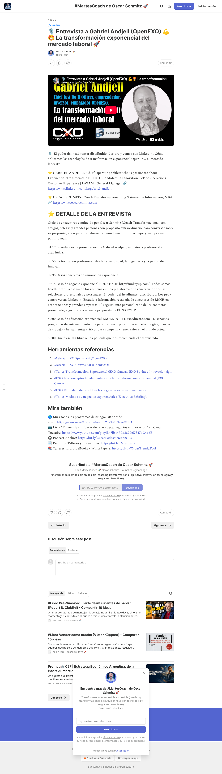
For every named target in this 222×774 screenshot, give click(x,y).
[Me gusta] (51, 63)
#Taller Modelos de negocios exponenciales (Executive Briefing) (100, 396)
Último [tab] (70, 593)
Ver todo (56, 697)
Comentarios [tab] (57, 550)
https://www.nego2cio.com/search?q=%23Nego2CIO (94, 422)
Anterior (61, 525)
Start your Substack (99, 758)
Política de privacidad (134, 740)
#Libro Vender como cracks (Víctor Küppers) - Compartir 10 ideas (93, 637)
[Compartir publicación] (169, 6)
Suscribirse (184, 6)
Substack (93, 766)
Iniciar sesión (207, 6)
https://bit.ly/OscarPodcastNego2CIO (105, 437)
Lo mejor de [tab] (56, 593)
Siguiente (160, 525)
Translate (56, 25)
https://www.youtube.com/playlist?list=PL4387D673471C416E (107, 432)
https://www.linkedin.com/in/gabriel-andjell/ (80, 188)
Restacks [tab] (73, 550)
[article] (111, 614)
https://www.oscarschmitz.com (75, 202)
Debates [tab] (82, 593)
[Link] (43, 214)
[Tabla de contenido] (3, 387)
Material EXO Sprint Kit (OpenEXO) (81, 358)
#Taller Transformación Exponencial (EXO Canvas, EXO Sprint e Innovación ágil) (113, 371)
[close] (144, 673)
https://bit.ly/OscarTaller (119, 443)
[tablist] (64, 550)
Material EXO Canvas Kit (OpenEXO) (81, 364)
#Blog (52, 19)
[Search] (161, 6)
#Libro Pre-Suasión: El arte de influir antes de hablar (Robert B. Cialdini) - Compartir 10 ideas (89, 605)
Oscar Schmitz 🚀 (65, 51)
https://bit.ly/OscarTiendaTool (134, 448)
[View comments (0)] (59, 63)
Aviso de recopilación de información (99, 740)
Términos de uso (111, 737)
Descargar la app (128, 758)
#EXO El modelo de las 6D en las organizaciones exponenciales (100, 390)
